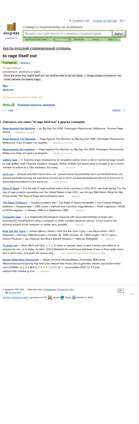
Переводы (78, 39)
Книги (95, 39)
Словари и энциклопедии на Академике (53, 27)
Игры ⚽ (112, 39)
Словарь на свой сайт (105, 21)
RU (121, 21)
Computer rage (12, 216)
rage (10, 110)
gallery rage (10, 159)
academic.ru (11, 38)
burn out (8, 174)
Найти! (119, 33)
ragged (116, 110)
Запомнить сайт (81, 21)
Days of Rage (11, 188)
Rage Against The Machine (19, 138)
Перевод (25, 62)
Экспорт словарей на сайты (15, 297)
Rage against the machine (19, 149)
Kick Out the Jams (14, 231)
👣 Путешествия (13, 292)
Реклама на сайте (65, 289)
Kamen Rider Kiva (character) (21, 259)
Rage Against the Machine (19, 128)
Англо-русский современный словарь (37, 39)
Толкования (61, 39)
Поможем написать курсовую (36, 104)
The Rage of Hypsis (15, 202)
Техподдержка (49, 289)
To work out (10, 245)
